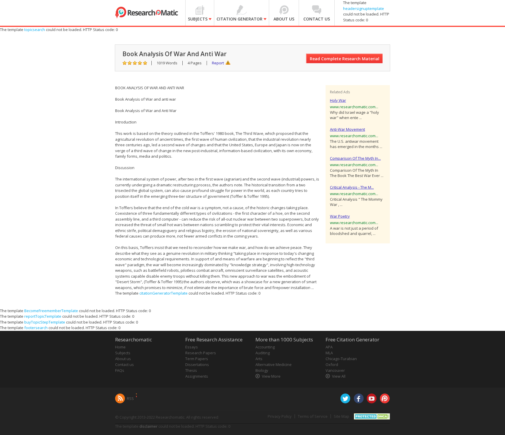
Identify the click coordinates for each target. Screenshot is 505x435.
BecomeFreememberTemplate (51, 310)
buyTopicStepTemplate (44, 322)
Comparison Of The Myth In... (355, 158)
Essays (191, 347)
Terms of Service (313, 416)
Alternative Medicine (273, 364)
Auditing (262, 352)
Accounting (265, 347)
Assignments (196, 376)
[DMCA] (372, 415)
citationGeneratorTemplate (163, 293)
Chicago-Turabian (341, 358)
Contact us (124, 364)
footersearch (36, 327)
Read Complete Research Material (344, 58)
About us (123, 358)
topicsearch (34, 29)
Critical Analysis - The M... (352, 187)
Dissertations (197, 364)
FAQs (119, 370)
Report (218, 63)
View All (338, 376)
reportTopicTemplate (42, 316)
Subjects (122, 352)
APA (329, 347)
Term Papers (196, 358)
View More (271, 376)
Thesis (191, 370)
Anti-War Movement (347, 129)
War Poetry (340, 216)
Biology (261, 370)
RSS (130, 398)
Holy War (338, 100)
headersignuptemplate (363, 8)
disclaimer (148, 426)
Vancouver (335, 370)
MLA (329, 352)
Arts (258, 358)
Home (120, 347)
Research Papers (200, 352)
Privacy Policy (280, 416)
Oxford (332, 364)
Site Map (341, 416)
